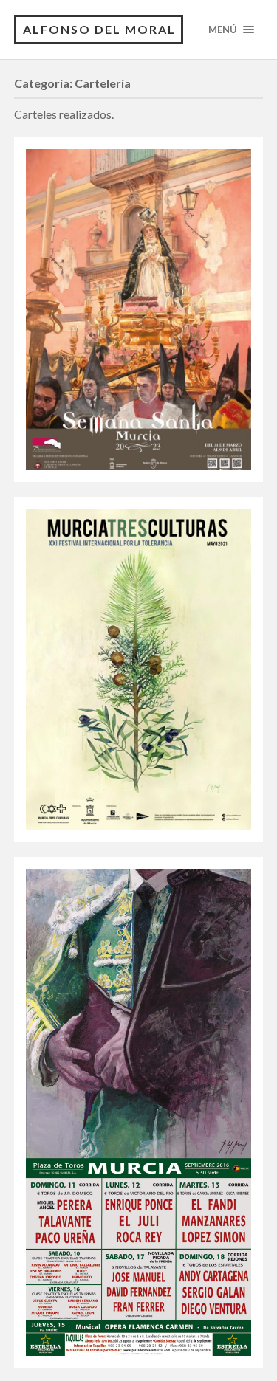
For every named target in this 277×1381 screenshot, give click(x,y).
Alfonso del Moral (99, 29)
